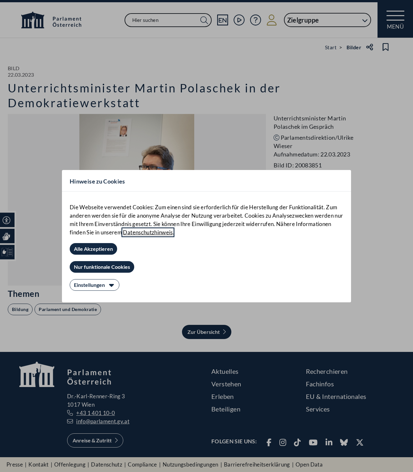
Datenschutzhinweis (148, 232)
